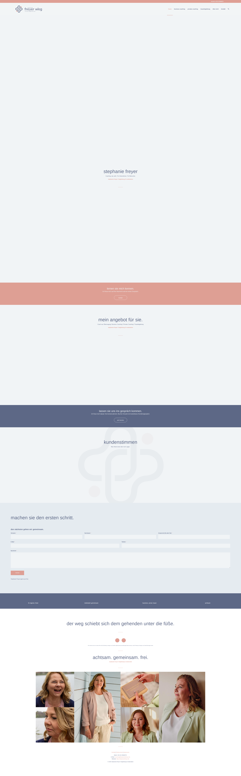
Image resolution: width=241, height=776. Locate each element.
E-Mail (13, 542)
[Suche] (228, 9)
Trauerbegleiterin (48, 201)
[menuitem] (170, 9)
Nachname (88, 533)
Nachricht (14, 550)
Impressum (126, 752)
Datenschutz (119, 752)
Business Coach (30, 201)
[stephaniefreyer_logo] (29, 9)
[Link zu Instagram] (228, 1)
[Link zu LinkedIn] (226, 1)
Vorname (13, 533)
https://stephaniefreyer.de (122, 759)
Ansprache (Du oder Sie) (165, 533)
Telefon (124, 542)
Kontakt (114, 752)
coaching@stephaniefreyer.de (122, 757)
